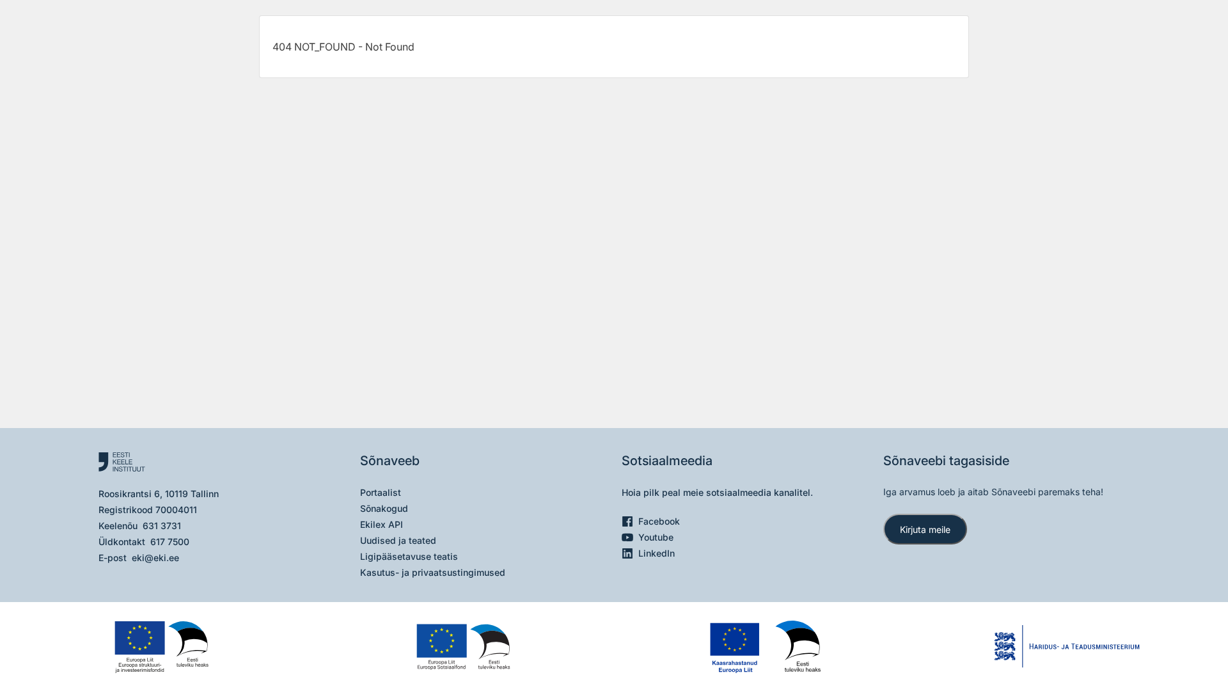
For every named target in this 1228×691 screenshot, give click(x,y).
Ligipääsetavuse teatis (409, 556)
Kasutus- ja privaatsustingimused (432, 572)
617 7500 (169, 541)
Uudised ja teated (398, 540)
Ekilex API (381, 524)
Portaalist (380, 492)
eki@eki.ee (155, 557)
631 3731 (162, 525)
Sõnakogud (384, 508)
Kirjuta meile (925, 529)
